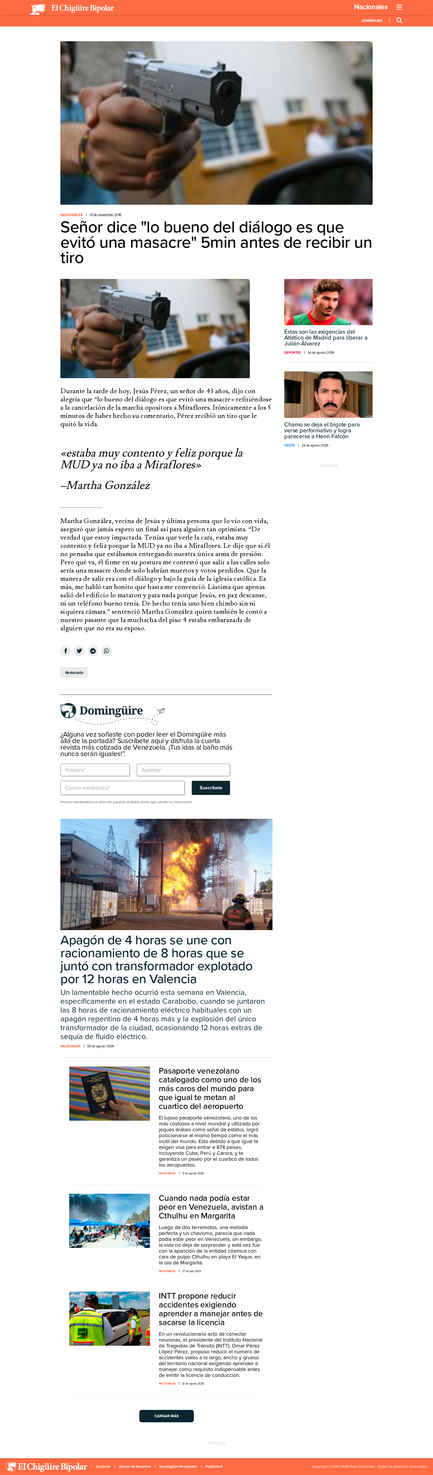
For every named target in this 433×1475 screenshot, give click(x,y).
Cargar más (166, 1416)
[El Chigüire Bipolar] (71, 9)
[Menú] (399, 7)
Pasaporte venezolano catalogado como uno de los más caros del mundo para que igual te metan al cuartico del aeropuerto (210, 1088)
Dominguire (372, 21)
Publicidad (214, 1466)
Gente (289, 445)
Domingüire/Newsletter (178, 1466)
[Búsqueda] (399, 21)
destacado (74, 672)
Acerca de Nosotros (135, 1466)
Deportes (292, 352)
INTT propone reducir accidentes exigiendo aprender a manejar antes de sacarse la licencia (211, 1309)
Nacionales (370, 7)
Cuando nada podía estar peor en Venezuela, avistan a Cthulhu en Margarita (211, 1207)
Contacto (103, 1466)
